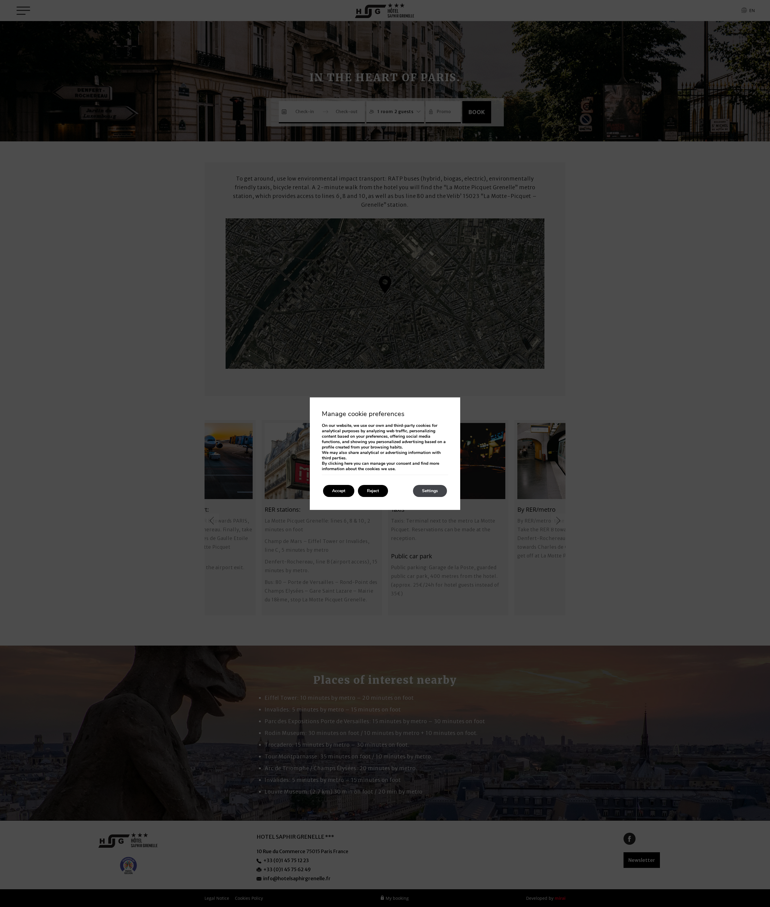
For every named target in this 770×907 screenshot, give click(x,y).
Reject (373, 491)
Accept (338, 491)
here (348, 463)
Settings (430, 491)
